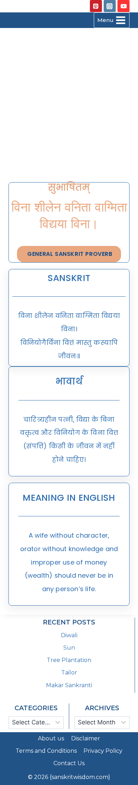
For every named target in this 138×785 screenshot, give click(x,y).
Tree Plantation (69, 660)
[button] (69, 254)
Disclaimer (85, 738)
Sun (69, 647)
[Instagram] (110, 6)
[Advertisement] (69, 101)
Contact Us (69, 763)
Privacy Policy (103, 750)
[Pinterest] (96, 6)
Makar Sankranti (69, 685)
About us (51, 738)
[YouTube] (123, 6)
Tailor (69, 672)
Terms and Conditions (46, 750)
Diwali (69, 635)
